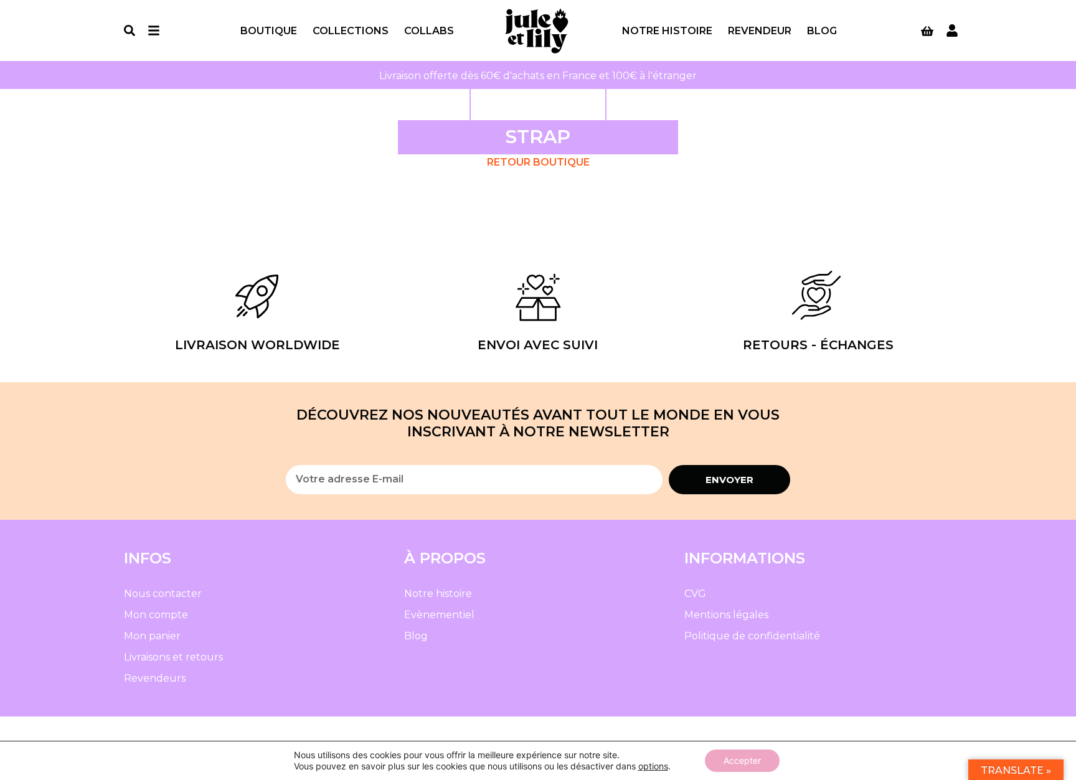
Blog (822, 31)
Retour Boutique (538, 162)
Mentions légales (726, 615)
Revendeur (759, 31)
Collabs (429, 31)
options (653, 766)
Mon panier (152, 636)
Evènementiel (439, 615)
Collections (351, 31)
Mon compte (156, 615)
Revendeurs (155, 678)
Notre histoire (667, 31)
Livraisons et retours (173, 657)
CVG (695, 593)
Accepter (742, 760)
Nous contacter (163, 593)
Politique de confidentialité (752, 636)
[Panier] (927, 31)
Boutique (268, 31)
